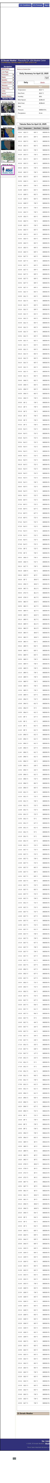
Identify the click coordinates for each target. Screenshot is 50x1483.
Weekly (42, 82)
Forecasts (5, 74)
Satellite (4, 80)
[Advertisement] (25, 33)
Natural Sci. (5, 88)
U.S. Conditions (25, 5)
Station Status (6, 96)
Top (43, 1441)
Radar (4, 77)
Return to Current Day (23, 69)
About (4, 93)
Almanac (5, 85)
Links (3, 91)
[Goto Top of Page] (14, 1456)
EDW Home (5, 69)
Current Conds (7, 82)
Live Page (5, 72)
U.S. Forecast (37, 5)
